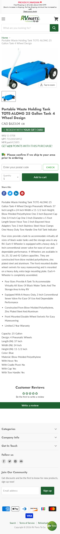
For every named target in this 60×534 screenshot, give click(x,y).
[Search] (54, 28)
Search (13, 523)
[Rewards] (52, 526)
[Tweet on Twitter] (10, 193)
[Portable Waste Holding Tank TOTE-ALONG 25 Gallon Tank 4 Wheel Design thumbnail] (9, 96)
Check (50, 167)
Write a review (30, 405)
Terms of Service (27, 523)
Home (5, 37)
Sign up (47, 490)
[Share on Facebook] (4, 193)
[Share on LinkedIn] (16, 193)
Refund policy (44, 523)
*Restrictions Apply (30, 11)
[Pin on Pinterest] (22, 193)
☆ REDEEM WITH (23, 129)
